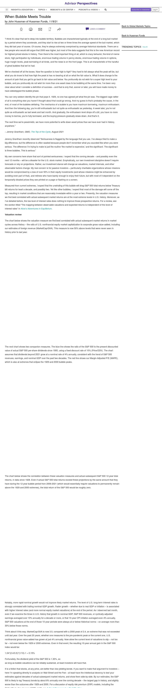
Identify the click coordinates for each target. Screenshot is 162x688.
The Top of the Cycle (41, 131)
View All (145, 47)
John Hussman (16, 21)
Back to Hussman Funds (133, 35)
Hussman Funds (38, 21)
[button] (21, 29)
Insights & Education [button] (22, 9)
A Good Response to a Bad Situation (64, 551)
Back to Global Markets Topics (136, 26)
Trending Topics (131, 47)
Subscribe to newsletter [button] (141, 10)
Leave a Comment (97, 29)
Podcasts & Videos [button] (88, 9)
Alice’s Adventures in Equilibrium (36, 208)
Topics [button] (42, 9)
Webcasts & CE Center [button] (62, 9)
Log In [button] (155, 10)
